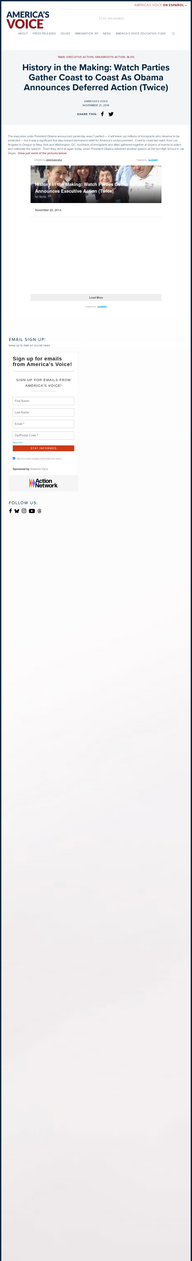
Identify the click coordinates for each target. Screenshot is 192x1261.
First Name (21, 399)
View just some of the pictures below (42, 153)
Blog (130, 57)
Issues (65, 34)
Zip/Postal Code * (25, 433)
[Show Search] (173, 33)
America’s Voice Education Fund (141, 34)
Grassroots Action (110, 57)
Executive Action (80, 57)
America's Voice (160, 5)
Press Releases (44, 34)
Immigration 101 (86, 34)
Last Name (21, 410)
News (107, 34)
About (23, 34)
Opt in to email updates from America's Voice (39, 458)
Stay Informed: (112, 18)
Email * (19, 422)
